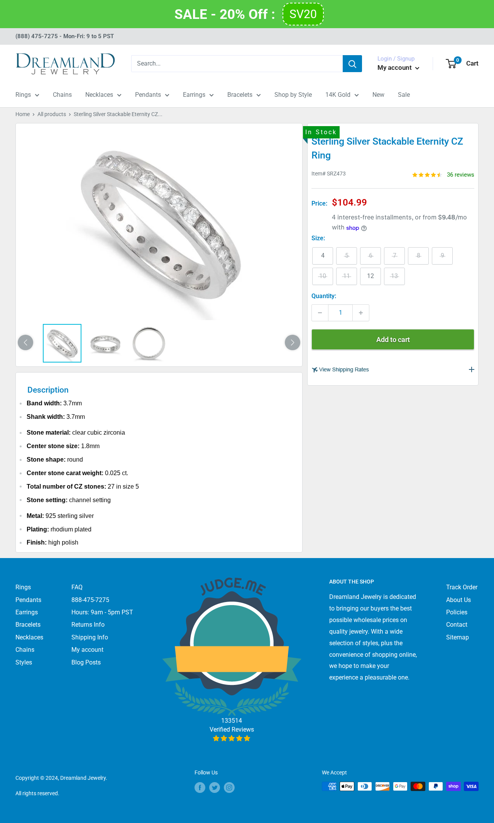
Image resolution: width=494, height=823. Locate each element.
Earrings (194, 94)
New (378, 94)
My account (395, 67)
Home (22, 114)
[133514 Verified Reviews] (231, 738)
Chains (62, 94)
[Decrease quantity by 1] (320, 313)
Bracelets (239, 94)
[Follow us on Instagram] (229, 787)
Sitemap (457, 637)
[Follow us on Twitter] (214, 787)
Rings (23, 94)
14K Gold (337, 94)
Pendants (148, 94)
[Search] (352, 63)
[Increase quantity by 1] (361, 313)
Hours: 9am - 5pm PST (102, 612)
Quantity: (323, 296)
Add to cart (393, 340)
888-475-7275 (90, 600)
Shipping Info (89, 637)
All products (51, 114)
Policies (456, 612)
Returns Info (88, 624)
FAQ (77, 587)
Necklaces (99, 94)
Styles (23, 662)
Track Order (461, 587)
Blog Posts (86, 662)
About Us (458, 600)
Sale (404, 94)
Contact (456, 624)
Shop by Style (293, 94)
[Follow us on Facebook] (200, 787)
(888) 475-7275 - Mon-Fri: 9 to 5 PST (64, 36)
